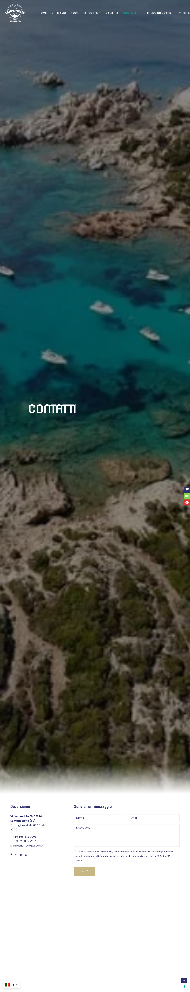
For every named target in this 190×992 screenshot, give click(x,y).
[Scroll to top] (184, 980)
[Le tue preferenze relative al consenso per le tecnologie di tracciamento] (185, 987)
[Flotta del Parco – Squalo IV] (15, 13)
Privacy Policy (106, 851)
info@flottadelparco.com (29, 845)
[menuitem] (43, 13)
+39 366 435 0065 (24, 836)
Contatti (130, 13)
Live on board (161, 13)
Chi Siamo (59, 13)
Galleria (112, 13)
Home (43, 13)
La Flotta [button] (90, 13)
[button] (180, 13)
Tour (75, 13)
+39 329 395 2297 (24, 841)
